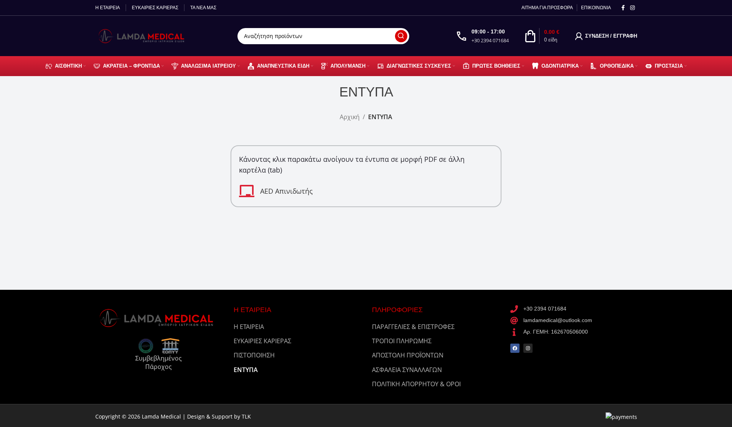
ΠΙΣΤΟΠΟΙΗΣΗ (254, 355)
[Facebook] (515, 348)
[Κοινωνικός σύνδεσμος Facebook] (623, 8)
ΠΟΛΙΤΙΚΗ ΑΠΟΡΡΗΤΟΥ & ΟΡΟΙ (416, 384)
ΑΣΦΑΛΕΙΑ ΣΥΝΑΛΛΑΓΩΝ (407, 370)
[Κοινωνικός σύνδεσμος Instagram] (632, 8)
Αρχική (350, 117)
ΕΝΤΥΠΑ (246, 370)
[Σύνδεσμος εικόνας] (158, 317)
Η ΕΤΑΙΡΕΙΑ (249, 326)
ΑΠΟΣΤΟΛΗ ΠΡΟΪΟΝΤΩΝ (407, 355)
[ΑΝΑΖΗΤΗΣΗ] (401, 36)
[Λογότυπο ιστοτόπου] (143, 35)
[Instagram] (528, 348)
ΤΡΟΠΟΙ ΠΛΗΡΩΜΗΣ (402, 341)
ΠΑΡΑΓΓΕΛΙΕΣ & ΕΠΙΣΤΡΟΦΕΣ (413, 326)
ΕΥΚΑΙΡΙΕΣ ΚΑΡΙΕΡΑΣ (262, 341)
